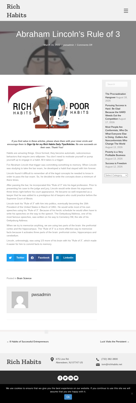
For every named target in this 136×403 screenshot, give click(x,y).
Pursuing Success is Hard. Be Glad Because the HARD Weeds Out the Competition (115, 112)
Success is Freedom (116, 163)
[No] (132, 393)
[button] (60, 378)
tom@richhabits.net (112, 364)
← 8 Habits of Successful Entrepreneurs (28, 341)
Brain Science (24, 278)
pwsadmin (68, 45)
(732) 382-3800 (109, 359)
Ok (68, 397)
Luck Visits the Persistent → (114, 341)
